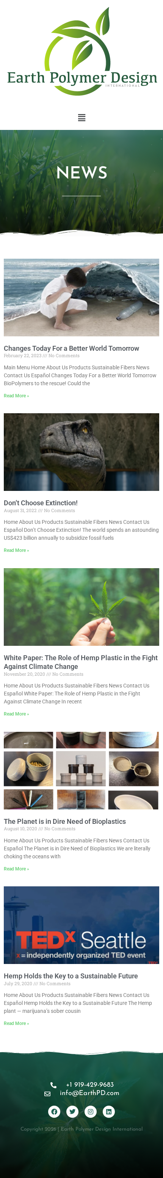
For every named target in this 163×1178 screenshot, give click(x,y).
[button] (81, 118)
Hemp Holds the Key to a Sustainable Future (71, 976)
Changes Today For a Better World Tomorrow (71, 348)
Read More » (16, 395)
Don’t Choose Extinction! (41, 503)
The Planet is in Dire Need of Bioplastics (65, 821)
